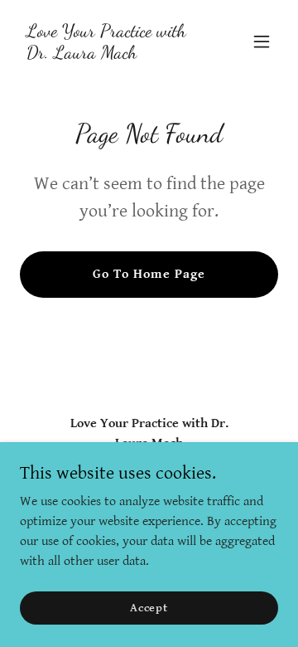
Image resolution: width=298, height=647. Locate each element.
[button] (261, 41)
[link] (110, 54)
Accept (149, 607)
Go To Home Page (149, 274)
